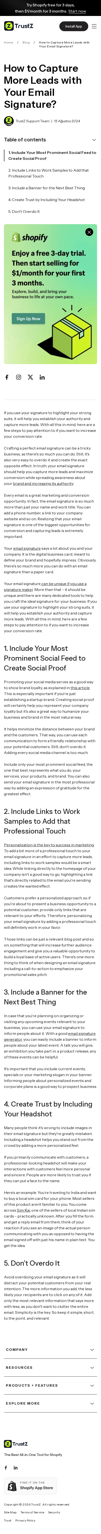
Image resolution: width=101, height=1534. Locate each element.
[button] (94, 26)
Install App (73, 26)
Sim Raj (23, 1210)
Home (8, 42)
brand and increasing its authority (43, 483)
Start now (77, 11)
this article (80, 687)
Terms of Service (32, 1512)
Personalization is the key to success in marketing (49, 844)
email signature (27, 548)
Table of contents (25, 140)
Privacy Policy (25, 1520)
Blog (26, 42)
